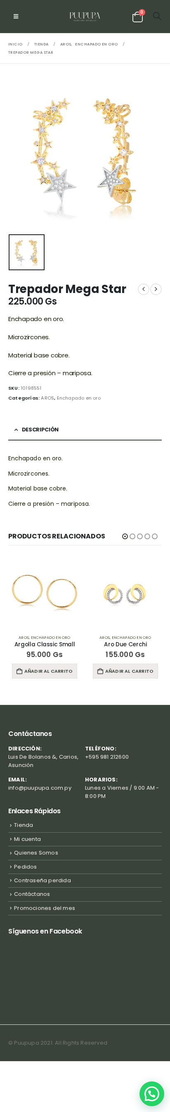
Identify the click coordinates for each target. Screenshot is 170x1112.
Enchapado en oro (79, 398)
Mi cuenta (27, 839)
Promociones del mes (44, 908)
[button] (16, 17)
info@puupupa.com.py (39, 788)
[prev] (143, 289)
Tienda (23, 825)
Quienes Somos (36, 853)
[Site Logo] (85, 16)
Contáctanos (32, 894)
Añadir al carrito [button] (48, 671)
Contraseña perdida (42, 880)
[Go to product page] (44, 591)
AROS (47, 398)
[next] (156, 289)
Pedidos (25, 867)
